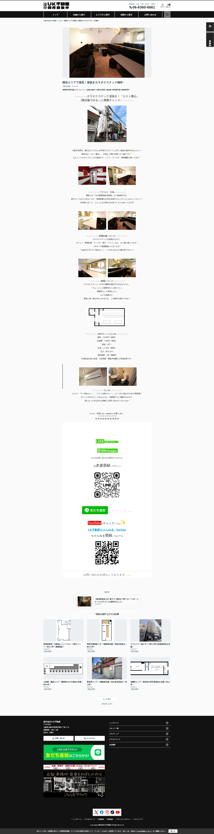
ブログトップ (114, 734)
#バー (84, 90)
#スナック (78, 90)
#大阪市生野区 (100, 90)
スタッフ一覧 (114, 728)
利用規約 (101, 819)
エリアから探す (103, 15)
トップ (55, 15)
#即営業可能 (116, 90)
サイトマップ (138, 819)
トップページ (114, 723)
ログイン (162, 6)
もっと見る (107, 699)
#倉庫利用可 (125, 90)
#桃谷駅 (108, 90)
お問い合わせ (150, 15)
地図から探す (127, 15)
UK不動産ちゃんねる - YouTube (107, 529)
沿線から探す (79, 15)
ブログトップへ (107, 704)
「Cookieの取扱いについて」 (144, 831)
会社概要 (112, 745)
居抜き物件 (66, 86)
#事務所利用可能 (68, 90)
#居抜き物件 (90, 90)
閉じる (173, 831)
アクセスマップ (114, 739)
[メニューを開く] (167, 14)
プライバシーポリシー (123, 819)
